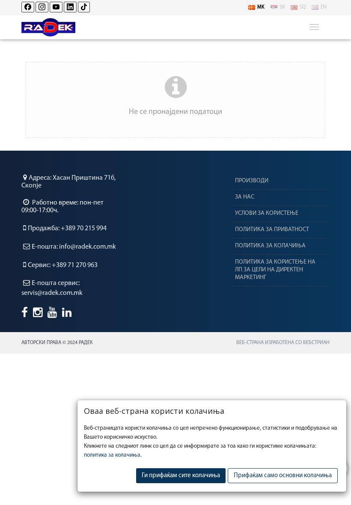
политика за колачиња (112, 455)
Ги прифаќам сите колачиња (181, 475)
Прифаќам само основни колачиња (283, 475)
